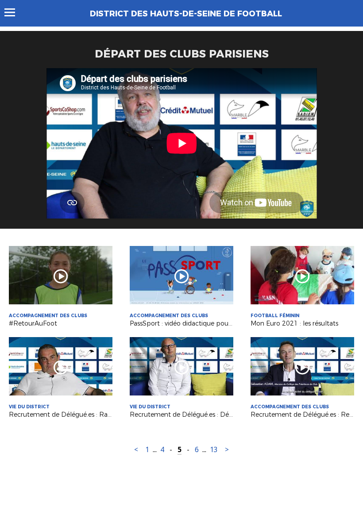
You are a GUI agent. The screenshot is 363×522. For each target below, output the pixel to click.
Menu (13, 12)
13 (214, 449)
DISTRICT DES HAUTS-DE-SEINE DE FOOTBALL (186, 14)
